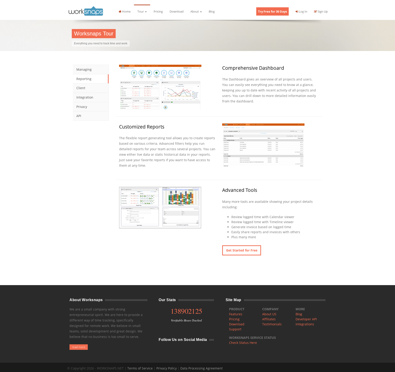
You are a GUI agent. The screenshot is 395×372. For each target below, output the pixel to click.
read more (78, 347)
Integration (84, 97)
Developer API (306, 319)
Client (80, 88)
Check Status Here (243, 342)
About (195, 11)
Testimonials (272, 324)
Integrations (305, 324)
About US (269, 314)
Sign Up (322, 11)
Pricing (158, 11)
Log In (302, 11)
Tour (140, 11)
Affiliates (269, 319)
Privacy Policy (166, 368)
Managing (84, 69)
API (78, 116)
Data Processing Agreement (201, 368)
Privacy (81, 106)
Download (177, 11)
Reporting (83, 79)
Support (235, 329)
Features (235, 314)
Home (126, 11)
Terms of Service (140, 368)
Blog (212, 11)
